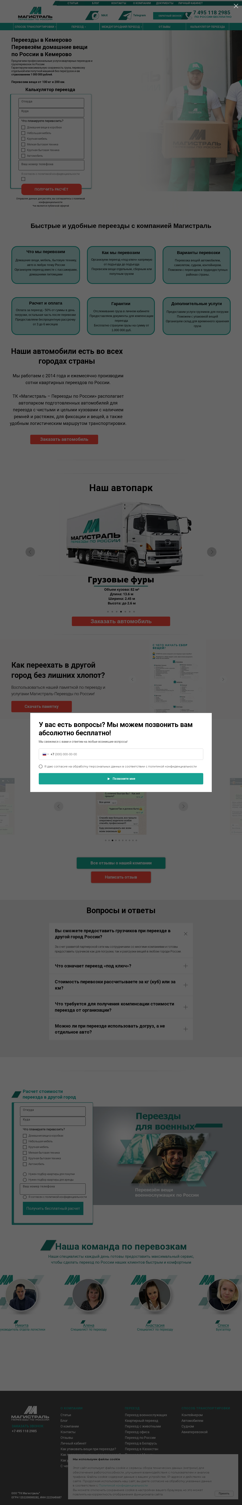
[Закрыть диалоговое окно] (236, 6)
